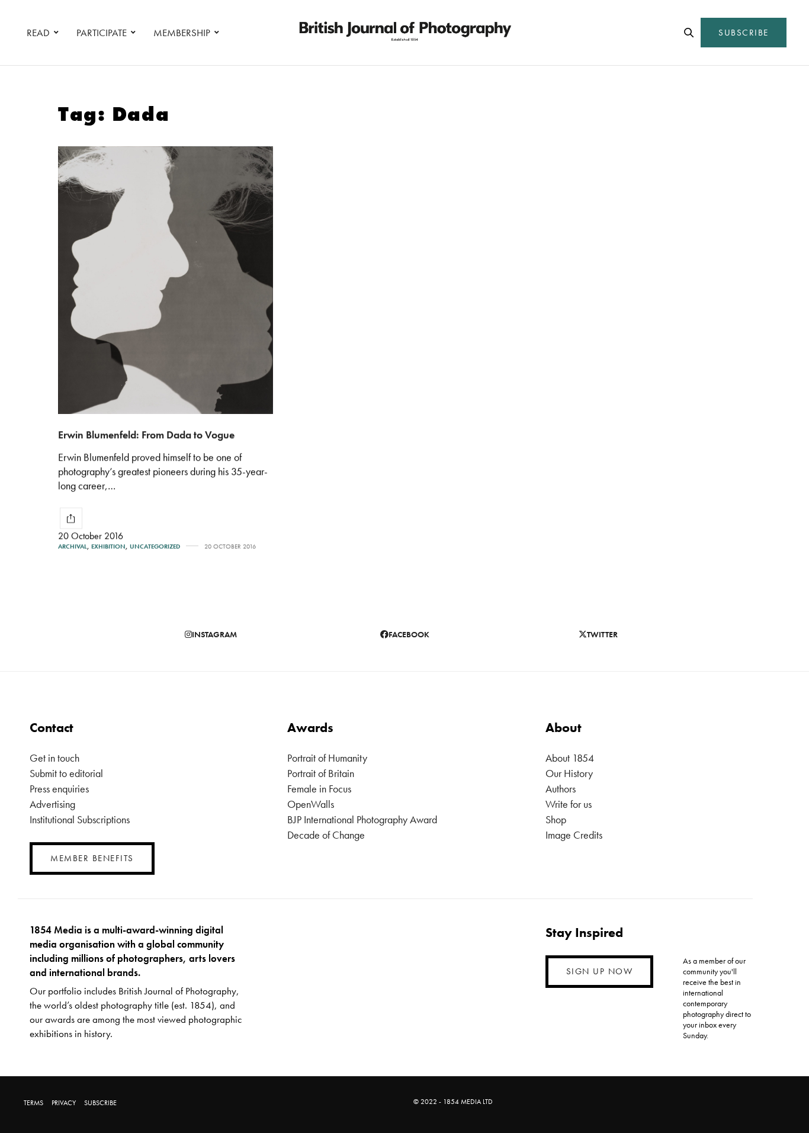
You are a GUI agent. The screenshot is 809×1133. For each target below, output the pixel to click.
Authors (560, 788)
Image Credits (573, 835)
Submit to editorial (66, 773)
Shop (555, 819)
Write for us (568, 804)
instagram (214, 634)
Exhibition (108, 546)
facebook (409, 634)
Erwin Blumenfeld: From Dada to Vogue (146, 434)
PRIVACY (64, 1103)
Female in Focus (319, 788)
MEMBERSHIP (181, 32)
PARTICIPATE (101, 32)
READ (38, 32)
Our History (569, 773)
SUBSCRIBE (743, 32)
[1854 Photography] (404, 32)
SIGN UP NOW (599, 971)
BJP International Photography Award (362, 819)
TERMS (33, 1103)
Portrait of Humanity (327, 758)
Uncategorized (155, 546)
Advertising (52, 804)
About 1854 (569, 758)
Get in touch (54, 758)
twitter (602, 634)
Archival (72, 546)
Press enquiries (59, 788)
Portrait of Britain (320, 773)
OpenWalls (310, 804)
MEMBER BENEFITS (92, 858)
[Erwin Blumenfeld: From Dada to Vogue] (165, 280)
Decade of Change (326, 835)
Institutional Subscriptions (80, 819)
